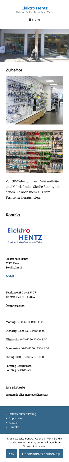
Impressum (16, 418)
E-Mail (10, 276)
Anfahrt (13, 422)
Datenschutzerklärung (22, 414)
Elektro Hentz (34, 8)
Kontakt (14, 427)
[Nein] (64, 448)
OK (11, 454)
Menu (36, 19)
